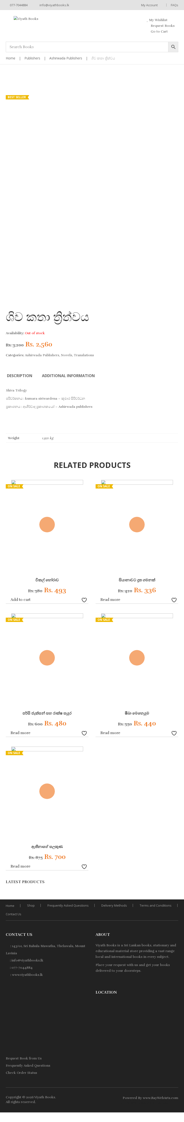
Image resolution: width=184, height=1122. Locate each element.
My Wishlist (157, 20)
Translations (84, 355)
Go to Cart (159, 31)
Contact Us (13, 914)
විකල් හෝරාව (47, 580)
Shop (31, 905)
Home (10, 58)
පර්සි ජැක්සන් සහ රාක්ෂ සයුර (47, 713)
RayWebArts (160, 1098)
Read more (110, 599)
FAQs (174, 5)
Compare (77, 599)
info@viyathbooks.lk (54, 5)
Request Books (162, 26)
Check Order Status (21, 1073)
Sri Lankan (132, 945)
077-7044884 (18, 5)
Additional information (68, 375)
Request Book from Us (24, 1058)
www (146, 1098)
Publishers (32, 58)
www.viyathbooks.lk (27, 975)
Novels (66, 355)
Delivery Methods (114, 905)
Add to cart (20, 599)
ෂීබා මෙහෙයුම (137, 713)
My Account (149, 5)
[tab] (20, 375)
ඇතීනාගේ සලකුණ (47, 846)
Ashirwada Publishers (65, 58)
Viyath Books (44, 1097)
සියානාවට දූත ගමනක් (137, 580)
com (174, 1098)
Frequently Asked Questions (68, 905)
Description (19, 375)
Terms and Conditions (156, 905)
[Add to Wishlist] (84, 599)
